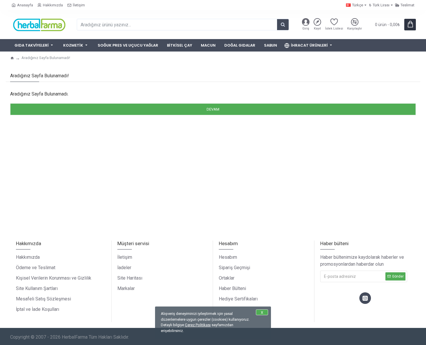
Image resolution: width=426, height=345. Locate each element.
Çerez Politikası (198, 325)
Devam (213, 109)
